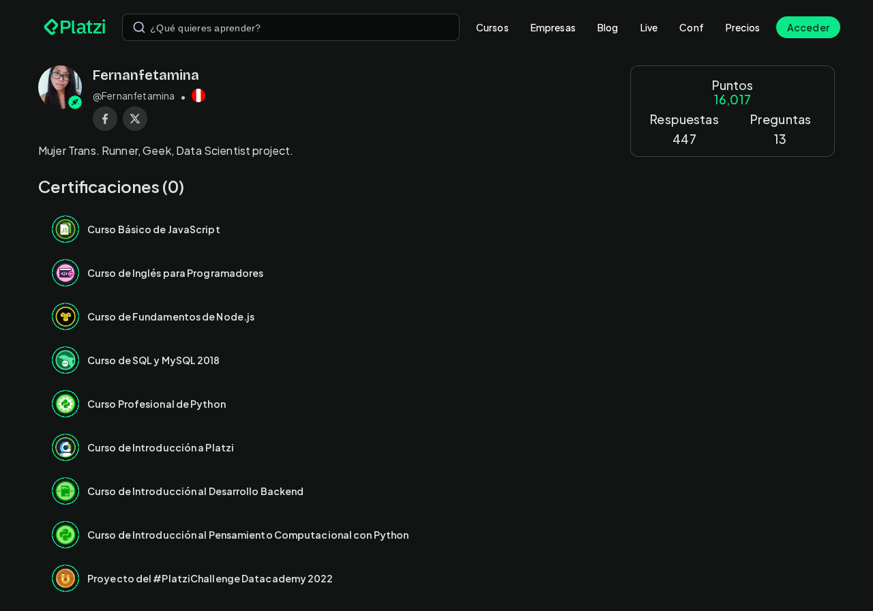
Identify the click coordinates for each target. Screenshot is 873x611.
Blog (608, 27)
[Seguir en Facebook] (105, 118)
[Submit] (139, 27)
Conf (691, 27)
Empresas (553, 27)
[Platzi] (75, 27)
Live (649, 27)
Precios (743, 27)
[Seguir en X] (135, 118)
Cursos (492, 27)
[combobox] (291, 27)
